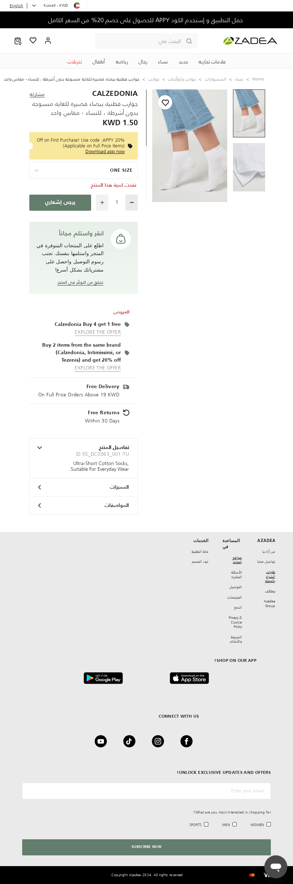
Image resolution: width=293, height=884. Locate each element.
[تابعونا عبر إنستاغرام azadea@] (160, 741)
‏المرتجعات (234, 597)
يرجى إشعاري (60, 202)
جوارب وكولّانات (182, 79)
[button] (17, 40)
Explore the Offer (98, 368)
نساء (163, 61)
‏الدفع (238, 607)
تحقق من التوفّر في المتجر (80, 282)
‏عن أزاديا (268, 551)
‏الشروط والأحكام (236, 639)
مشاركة (37, 94)
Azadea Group (269, 604)
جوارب (153, 79)
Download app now (105, 151)
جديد (183, 61)
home (258, 79)
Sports (195, 824)
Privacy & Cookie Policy (235, 622)
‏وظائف (270, 591)
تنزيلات (74, 61)
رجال (143, 61)
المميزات (119, 487)
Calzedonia (115, 94)
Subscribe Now (146, 847)
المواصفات (117, 505)
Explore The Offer (98, 332)
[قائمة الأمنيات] (33, 40)
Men (226, 824)
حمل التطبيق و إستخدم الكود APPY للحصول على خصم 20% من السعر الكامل (146, 20)
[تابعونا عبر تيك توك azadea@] (131, 741)
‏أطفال (99, 61)
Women (257, 824)
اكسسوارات (215, 79)
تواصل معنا (266, 561)
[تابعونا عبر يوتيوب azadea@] (103, 741)
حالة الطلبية (200, 551)
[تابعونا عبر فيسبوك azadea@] (188, 741)
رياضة (122, 61)
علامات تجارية (212, 61)
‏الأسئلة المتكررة (236, 575)
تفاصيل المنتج (114, 447)
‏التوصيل (235, 587)
